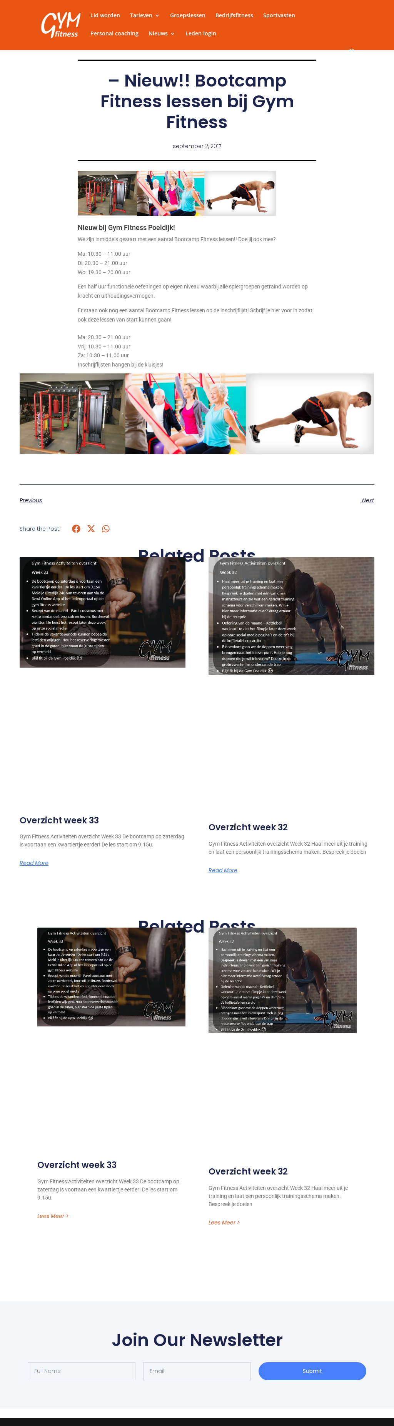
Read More (34, 863)
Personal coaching (114, 34)
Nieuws (158, 34)
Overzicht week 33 (59, 820)
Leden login (200, 34)
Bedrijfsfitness (234, 16)
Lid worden (105, 16)
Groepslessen (187, 16)
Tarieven (141, 16)
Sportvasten (279, 16)
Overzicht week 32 (248, 827)
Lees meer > (53, 1216)
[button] (76, 528)
